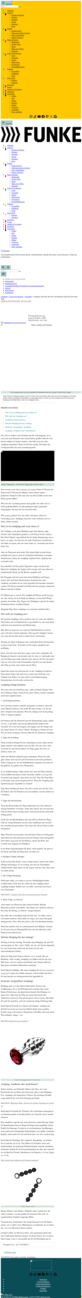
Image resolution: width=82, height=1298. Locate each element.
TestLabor (10, 91)
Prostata (50, 595)
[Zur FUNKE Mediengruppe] (41, 141)
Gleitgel (4, 645)
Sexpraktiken (31, 1257)
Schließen (8, 4)
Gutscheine (11, 94)
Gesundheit (15, 71)
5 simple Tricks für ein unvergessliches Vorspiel (28, 894)
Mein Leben (16, 62)
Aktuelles (10, 10)
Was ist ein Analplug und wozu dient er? (21, 412)
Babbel (14, 105)
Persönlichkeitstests (18, 67)
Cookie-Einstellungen (43, 1286)
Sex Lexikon (15, 1257)
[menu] (3, 274)
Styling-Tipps (16, 44)
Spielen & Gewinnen (14, 89)
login (2, 261)
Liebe (13, 55)
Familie (9, 28)
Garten (14, 22)
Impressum (43, 1279)
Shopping (15, 51)
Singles (14, 60)
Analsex (8, 515)
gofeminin (4, 296)
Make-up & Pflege (18, 49)
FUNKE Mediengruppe (20, 1297)
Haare (14, 46)
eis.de (24, 1080)
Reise (13, 26)
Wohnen (14, 17)
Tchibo (14, 96)
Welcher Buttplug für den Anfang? (18, 423)
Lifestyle (10, 13)
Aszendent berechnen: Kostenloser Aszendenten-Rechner (24, 286)
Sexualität (15, 58)
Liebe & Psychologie (14, 53)
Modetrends (16, 42)
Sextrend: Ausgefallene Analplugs (18, 427)
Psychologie (16, 64)
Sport (13, 76)
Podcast (7, 288)
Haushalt (15, 19)
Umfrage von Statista (28, 489)
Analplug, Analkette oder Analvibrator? (20, 430)
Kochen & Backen (18, 15)
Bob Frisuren (9, 290)
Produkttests (9, 292)
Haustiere (15, 24)
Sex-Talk (23, 1257)
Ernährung (15, 73)
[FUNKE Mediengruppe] (6, 1294)
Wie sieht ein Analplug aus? (16, 416)
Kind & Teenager (17, 37)
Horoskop (10, 85)
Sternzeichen (9, 281)
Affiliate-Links (10, 1252)
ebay (13, 98)
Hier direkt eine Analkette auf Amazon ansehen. (19, 1160)
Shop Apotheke (17, 112)
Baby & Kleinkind (18, 35)
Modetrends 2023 (11, 283)
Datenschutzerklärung (43, 1284)
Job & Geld (11, 78)
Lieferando (15, 109)
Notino (14, 100)
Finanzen (15, 82)
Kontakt (43, 1288)
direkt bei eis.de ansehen (18, 1021)
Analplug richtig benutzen (15, 419)
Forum (9, 87)
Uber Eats (15, 107)
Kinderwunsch (16, 31)
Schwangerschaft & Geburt (21, 33)
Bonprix (14, 103)
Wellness (10, 69)
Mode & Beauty (12, 40)
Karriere (14, 80)
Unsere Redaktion (43, 1282)
